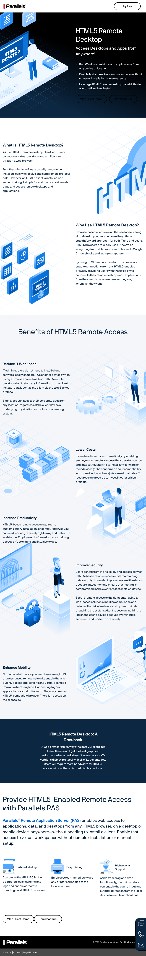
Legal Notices (30, 952)
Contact (17, 952)
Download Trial (123, 99)
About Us (7, 952)
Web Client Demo (91, 99)
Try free (127, 6)
